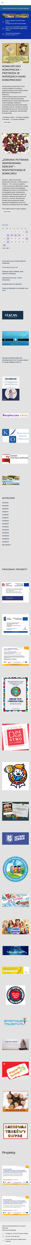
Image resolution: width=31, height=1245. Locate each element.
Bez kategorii (6, 545)
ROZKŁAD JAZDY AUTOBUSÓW (12, 284)
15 (8, 238)
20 (26, 238)
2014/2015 (5, 506)
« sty (3, 248)
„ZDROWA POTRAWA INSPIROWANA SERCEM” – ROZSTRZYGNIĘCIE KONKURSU (15, 166)
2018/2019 (5, 518)
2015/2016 (5, 509)
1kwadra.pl (12, 1230)
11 (19, 235)
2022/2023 (5, 530)
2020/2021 (5, 524)
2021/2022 (5, 527)
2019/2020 (5, 521)
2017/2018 (5, 515)
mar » (7, 248)
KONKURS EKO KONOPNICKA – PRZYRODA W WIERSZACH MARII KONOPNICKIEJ (14, 73)
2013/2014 (5, 503)
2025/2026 (5, 539)
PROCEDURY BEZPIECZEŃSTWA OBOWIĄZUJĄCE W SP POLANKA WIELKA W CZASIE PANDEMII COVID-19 (15, 360)
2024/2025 (5, 536)
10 (15, 235)
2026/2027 (5, 542)
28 (4, 245)
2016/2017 (5, 512)
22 (8, 242)
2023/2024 (5, 533)
